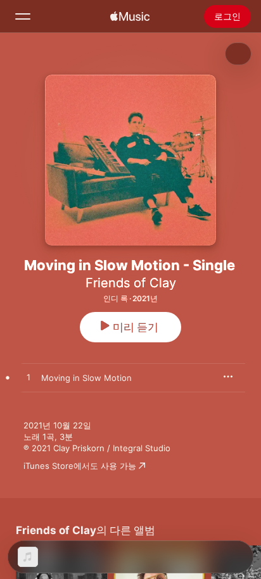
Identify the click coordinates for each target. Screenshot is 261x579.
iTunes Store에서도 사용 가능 (79, 466)
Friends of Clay (131, 282)
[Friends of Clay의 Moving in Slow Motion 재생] (28, 377)
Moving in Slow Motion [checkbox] (86, 378)
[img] (130, 16)
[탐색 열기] (23, 16)
